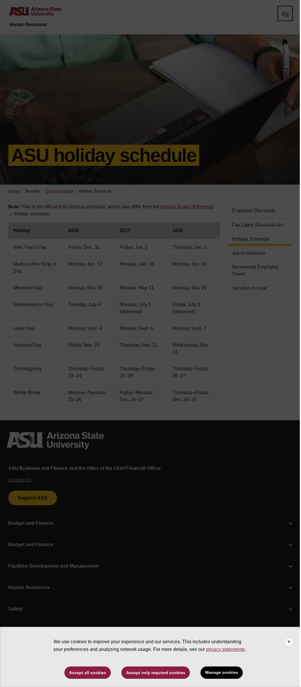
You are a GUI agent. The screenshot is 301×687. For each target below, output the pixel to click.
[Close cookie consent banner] (289, 642)
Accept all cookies (87, 672)
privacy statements (225, 649)
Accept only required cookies (155, 672)
